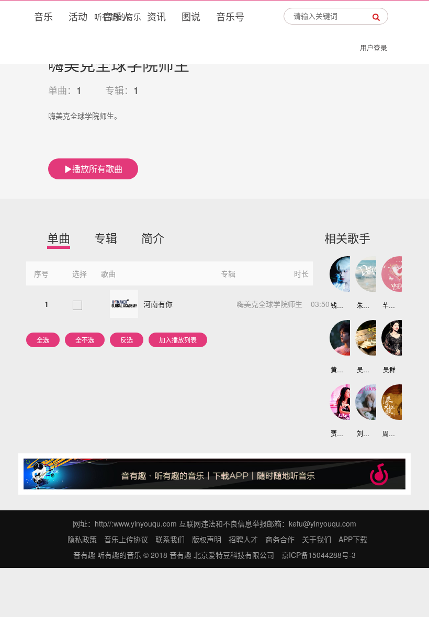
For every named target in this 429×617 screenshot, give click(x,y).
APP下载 (352, 539)
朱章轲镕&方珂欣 (363, 305)
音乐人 (117, 16)
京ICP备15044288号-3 (318, 555)
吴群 (389, 369)
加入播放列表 (178, 339)
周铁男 (389, 433)
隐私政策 (82, 539)
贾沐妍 (337, 433)
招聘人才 (243, 539)
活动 (78, 16)
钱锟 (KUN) (337, 305)
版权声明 (206, 539)
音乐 (43, 16)
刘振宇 (363, 433)
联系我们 (170, 539)
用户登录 (373, 47)
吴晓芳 (363, 369)
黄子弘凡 (337, 369)
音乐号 (230, 16)
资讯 (156, 16)
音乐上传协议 (126, 539)
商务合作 (280, 539)
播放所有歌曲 (97, 169)
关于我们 (316, 539)
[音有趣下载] (214, 472)
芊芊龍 (389, 305)
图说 (191, 16)
